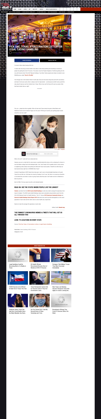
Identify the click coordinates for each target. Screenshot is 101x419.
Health (21, 231)
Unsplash (68, 52)
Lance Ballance (14, 52)
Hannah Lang (62, 207)
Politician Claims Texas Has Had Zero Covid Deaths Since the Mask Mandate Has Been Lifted (17, 311)
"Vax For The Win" (29, 75)
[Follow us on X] (75, 9)
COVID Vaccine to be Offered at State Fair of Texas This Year (18, 287)
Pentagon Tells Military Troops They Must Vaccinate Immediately (61, 266)
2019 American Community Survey (52, 195)
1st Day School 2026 (41, 12)
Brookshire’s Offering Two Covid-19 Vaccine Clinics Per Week (60, 311)
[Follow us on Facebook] (68, 9)
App (29, 9)
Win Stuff (35, 9)
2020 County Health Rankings (34, 191)
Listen (25, 9)
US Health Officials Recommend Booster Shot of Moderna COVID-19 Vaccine (39, 266)
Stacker (16, 191)
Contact (41, 9)
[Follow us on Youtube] (78, 9)
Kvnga (64, 52)
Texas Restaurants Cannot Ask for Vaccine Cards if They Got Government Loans (39, 288)
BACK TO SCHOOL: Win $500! (14, 12)
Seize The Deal (62, 12)
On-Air (19, 9)
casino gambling (23, 229)
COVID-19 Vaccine (32, 229)
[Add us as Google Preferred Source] (65, 9)
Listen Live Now (70, 12)
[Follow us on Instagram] (72, 9)
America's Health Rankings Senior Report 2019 (25, 197)
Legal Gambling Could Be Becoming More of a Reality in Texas (17, 266)
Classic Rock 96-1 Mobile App (28, 12)
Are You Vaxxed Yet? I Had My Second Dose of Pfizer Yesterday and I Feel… (39, 311)
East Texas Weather (52, 12)
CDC (59, 149)
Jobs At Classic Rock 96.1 (51, 9)
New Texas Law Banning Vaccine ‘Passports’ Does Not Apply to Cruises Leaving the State (60, 288)
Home (15, 9)
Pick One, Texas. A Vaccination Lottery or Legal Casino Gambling (35, 224)
